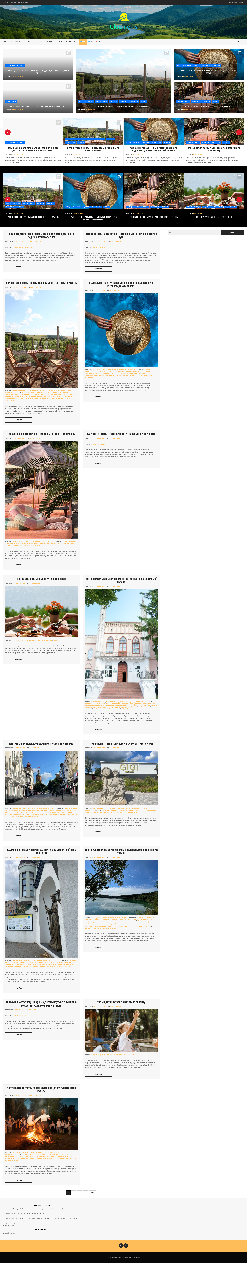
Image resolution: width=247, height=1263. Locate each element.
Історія (49, 42)
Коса (105, 924)
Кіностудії (19, 394)
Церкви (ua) (34, 966)
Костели (23, 812)
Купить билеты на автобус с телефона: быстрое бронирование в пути (38, 106)
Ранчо (38, 398)
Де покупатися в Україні (29, 543)
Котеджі (142, 373)
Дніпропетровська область (124, 922)
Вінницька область (101, 704)
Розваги (58, 42)
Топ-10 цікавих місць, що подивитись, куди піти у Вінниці (214, 217)
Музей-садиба (64, 396)
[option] (33, 142)
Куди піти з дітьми (22, 396)
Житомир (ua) (143, 922)
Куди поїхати (37, 396)
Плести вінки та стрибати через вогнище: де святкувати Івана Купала (41, 1089)
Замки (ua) (59, 962)
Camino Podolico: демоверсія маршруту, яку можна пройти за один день (41, 851)
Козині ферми (47, 394)
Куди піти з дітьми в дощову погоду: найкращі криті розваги (121, 434)
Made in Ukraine (71, 42)
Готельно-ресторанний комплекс (128, 371)
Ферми (62, 398)
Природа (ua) (133, 101)
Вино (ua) (46, 392)
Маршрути (113, 101)
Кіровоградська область (106, 373)
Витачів (26, 1154)
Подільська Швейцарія (103, 708)
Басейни (100, 371)
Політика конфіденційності (19, 2)
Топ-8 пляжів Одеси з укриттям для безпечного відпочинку (209, 106)
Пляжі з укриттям (19, 545)
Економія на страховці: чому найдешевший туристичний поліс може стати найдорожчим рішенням (41, 1003)
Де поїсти (147, 704)
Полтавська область (102, 926)
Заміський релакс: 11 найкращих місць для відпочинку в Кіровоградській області (209, 71)
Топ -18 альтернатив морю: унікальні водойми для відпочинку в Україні (121, 851)
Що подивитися (35, 545)
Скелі (18, 966)
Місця (17, 42)
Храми (25, 966)
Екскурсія (64, 1154)
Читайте (18, 266)
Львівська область (129, 924)
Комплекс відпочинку (64, 394)
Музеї (54, 396)
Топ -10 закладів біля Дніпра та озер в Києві (153, 148)
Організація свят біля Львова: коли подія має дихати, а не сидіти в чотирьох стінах (38, 71)
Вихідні (66, 392)
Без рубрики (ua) (12, 65)
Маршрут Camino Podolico (45, 964)
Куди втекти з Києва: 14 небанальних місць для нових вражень (123, 106)
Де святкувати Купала (49, 1154)
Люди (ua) (145, 142)
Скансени (70, 1159)
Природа (26, 42)
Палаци (89, 708)
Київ (27, 1157)
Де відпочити (135, 704)
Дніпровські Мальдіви (102, 922)
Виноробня (56, 392)
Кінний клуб (109, 706)
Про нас (6, 2)
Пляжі (132, 375)
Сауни (139, 375)
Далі (92, 1193)
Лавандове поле (51, 1159)
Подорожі (8, 42)
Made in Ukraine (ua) (86, 101)
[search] (239, 42)
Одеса (73, 543)
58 (85, 1193)
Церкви (70, 398)
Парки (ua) (30, 398)
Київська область (32, 394)
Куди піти (104, 375)
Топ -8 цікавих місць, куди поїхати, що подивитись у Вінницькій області (214, 149)
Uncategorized (11, 101)
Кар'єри (154, 922)
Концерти (17, 1152)
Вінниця (16, 810)
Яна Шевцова (35, 241)
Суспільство (38, 42)
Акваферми (35, 392)
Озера (148, 924)
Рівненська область (121, 926)
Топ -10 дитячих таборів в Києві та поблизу (121, 1002)
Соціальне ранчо (50, 398)
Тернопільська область (141, 926)
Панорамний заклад (57, 814)
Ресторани (72, 814)
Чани (146, 375)
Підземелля (19, 814)
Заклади (180, 101)
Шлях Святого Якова (14, 816)
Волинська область (128, 920)
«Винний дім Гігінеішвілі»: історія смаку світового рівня (121, 743)
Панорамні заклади (39, 814)
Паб (27, 814)
